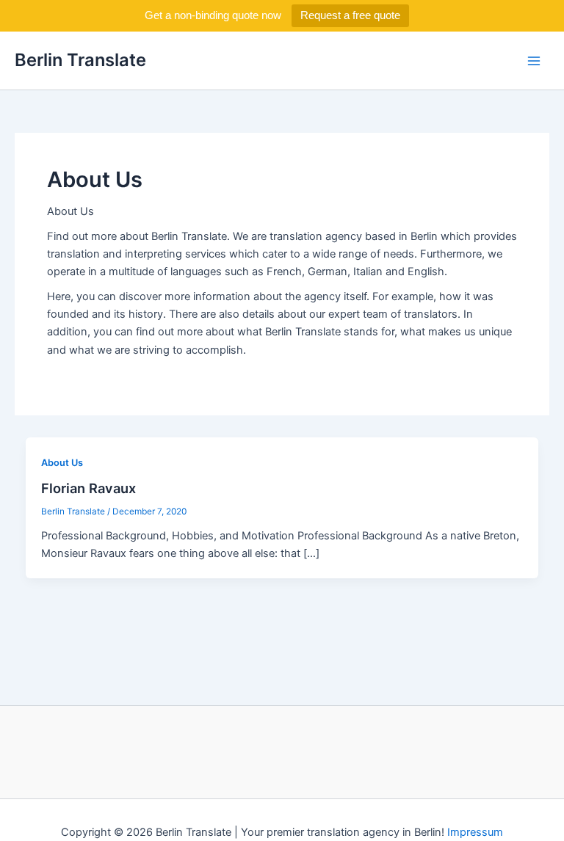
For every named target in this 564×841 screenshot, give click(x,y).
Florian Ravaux (88, 488)
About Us (62, 462)
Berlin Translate (80, 59)
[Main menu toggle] (533, 60)
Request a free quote (350, 15)
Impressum (475, 832)
